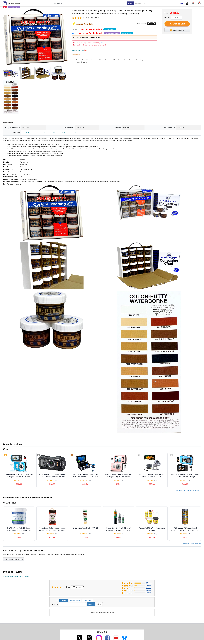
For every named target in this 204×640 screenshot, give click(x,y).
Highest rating (75, 600)
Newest (63, 600)
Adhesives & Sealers (60, 133)
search (130, 3)
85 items (77, 587)
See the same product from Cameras (188, 490)
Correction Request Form (14, 559)
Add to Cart (179, 24)
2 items (148, 588)
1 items (148, 590)
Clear (99, 604)
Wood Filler (73, 133)
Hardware (47, 133)
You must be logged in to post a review (16, 576)
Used (103, 33)
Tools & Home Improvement (31, 133)
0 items (148, 593)
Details (102, 43)
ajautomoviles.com (14, 3)
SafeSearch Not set (140, 3)
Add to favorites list (178, 30)
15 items (149, 583)
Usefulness (87, 600)
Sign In (182, 3)
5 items (148, 585)
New (94, 29)
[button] (199, 2)
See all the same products (192, 543)
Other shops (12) (80, 50)
